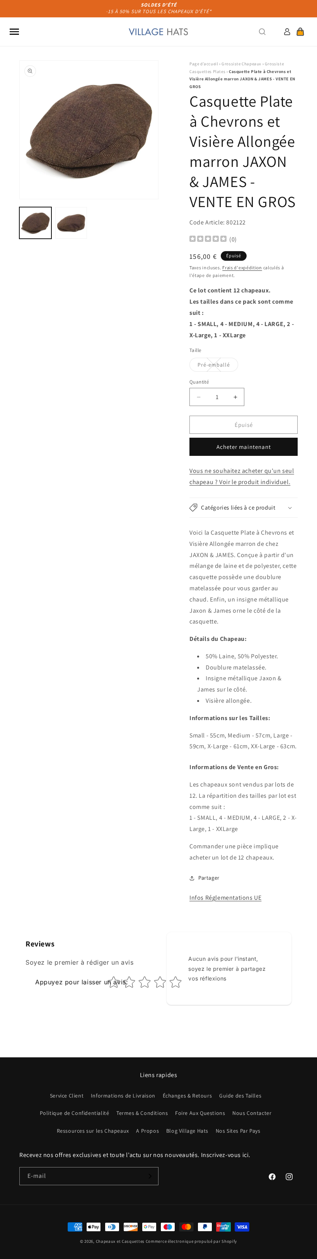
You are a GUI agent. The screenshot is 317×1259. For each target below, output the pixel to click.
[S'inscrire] (149, 1176)
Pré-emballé (218, 366)
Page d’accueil (203, 63)
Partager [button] (209, 877)
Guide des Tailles (240, 1095)
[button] (14, 31)
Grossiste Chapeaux (241, 63)
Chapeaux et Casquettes (120, 1241)
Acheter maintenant (243, 446)
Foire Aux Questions (200, 1112)
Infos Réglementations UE (225, 898)
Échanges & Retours (187, 1095)
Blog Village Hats (187, 1130)
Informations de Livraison (123, 1095)
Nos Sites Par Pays (238, 1130)
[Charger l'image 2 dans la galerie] (71, 223)
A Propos (147, 1130)
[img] (208, 240)
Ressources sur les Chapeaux (93, 1130)
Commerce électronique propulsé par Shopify (191, 1241)
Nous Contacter (251, 1112)
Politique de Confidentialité (74, 1112)
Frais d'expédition (242, 267)
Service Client (67, 1095)
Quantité (199, 382)
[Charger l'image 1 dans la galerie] (35, 223)
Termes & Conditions (142, 1112)
